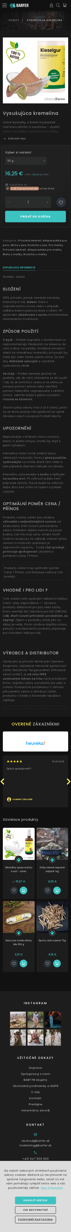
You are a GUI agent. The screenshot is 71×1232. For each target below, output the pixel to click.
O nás (35, 1092)
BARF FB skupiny (35, 1080)
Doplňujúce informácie (19, 267)
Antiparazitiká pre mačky (44, 250)
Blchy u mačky (12, 254)
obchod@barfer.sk (35, 1141)
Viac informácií (52, 1188)
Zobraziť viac (17, 138)
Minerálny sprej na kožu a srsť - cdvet (18, 869)
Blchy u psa (18, 245)
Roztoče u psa (37, 245)
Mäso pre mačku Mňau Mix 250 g (19, 942)
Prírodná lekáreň (29, 240)
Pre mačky (56, 245)
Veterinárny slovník (35, 1110)
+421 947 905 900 (35, 1159)
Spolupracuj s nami (35, 1074)
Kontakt (35, 1098)
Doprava (35, 1068)
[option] (35, 70)
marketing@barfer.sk (35, 1145)
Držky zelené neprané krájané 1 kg (52, 869)
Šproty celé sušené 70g (52, 940)
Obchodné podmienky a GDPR (36, 1086)
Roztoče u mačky (35, 254)
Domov (14, 20)
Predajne (35, 1104)
